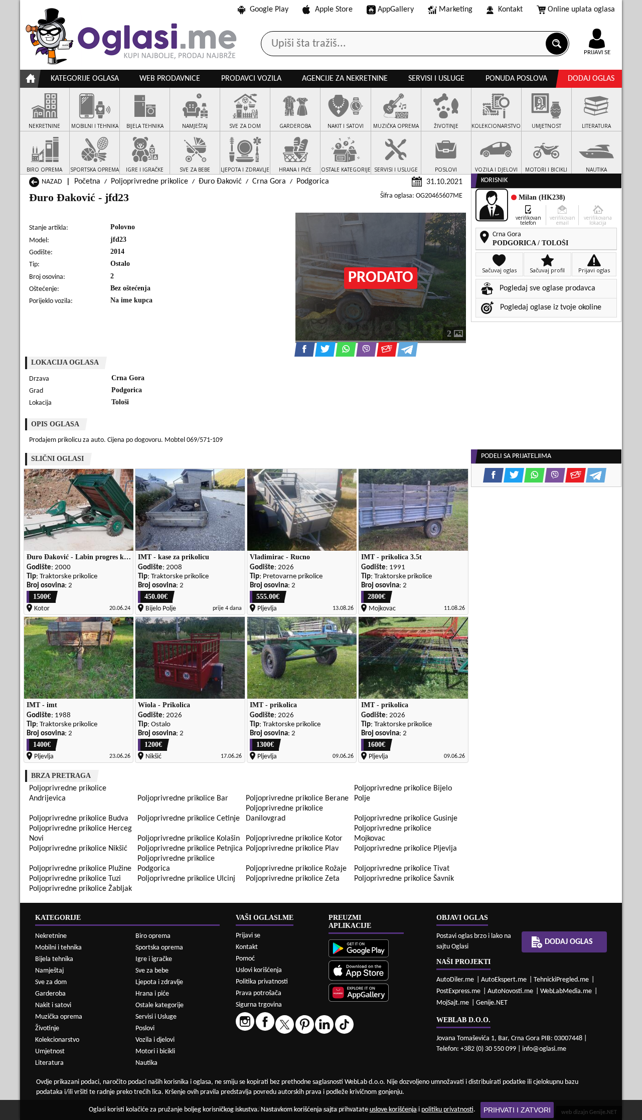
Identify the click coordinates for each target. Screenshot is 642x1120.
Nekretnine (51, 936)
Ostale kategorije (159, 1005)
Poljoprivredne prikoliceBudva (78, 819)
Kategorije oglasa (85, 79)
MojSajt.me (452, 1003)
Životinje (47, 1028)
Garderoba (50, 994)
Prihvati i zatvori (517, 1110)
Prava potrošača (258, 993)
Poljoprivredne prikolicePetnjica (190, 849)
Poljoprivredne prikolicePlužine (80, 869)
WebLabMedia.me (566, 991)
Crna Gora (269, 182)
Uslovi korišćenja (259, 970)
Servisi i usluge (436, 79)
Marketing (455, 10)
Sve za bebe (152, 971)
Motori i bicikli (155, 1051)
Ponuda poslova (516, 79)
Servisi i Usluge (156, 1017)
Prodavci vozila (251, 79)
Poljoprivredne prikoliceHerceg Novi (80, 834)
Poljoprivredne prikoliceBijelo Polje (403, 793)
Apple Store (334, 10)
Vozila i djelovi (155, 1040)
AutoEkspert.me (504, 980)
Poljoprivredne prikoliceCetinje (188, 819)
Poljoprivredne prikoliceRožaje (296, 869)
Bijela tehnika (54, 959)
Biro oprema (153, 936)
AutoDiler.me (455, 980)
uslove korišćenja (393, 1109)
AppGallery (396, 10)
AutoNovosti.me (510, 991)
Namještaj (49, 971)
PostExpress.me (458, 991)
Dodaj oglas (591, 79)
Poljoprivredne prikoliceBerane (297, 798)
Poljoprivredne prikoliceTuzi (75, 879)
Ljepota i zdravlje (159, 982)
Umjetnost (50, 1051)
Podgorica (312, 182)
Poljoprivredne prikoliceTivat (401, 869)
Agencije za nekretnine (345, 79)
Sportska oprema (159, 947)
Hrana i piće (152, 994)
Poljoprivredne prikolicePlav (292, 849)
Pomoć (245, 959)
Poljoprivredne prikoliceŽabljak (80, 889)
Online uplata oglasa (581, 10)
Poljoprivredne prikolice (149, 182)
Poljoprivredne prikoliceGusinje (405, 819)
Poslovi (144, 1028)
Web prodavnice (169, 79)
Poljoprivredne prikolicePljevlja (405, 849)
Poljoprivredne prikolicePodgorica (176, 864)
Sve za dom (51, 982)
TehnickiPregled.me (561, 980)
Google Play (269, 10)
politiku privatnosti (447, 1109)
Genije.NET (492, 1003)
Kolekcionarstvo (57, 1040)
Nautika (146, 1063)
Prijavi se (248, 935)
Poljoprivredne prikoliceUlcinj (186, 879)
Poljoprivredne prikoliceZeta (293, 879)
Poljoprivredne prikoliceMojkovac (392, 834)
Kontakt (510, 10)
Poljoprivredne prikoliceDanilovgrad (284, 814)
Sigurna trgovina (259, 1005)
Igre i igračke (153, 959)
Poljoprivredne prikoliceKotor (294, 839)
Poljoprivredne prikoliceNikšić (78, 849)
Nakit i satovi (53, 1005)
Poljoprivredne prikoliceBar (182, 798)
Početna (87, 182)
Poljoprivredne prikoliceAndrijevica (67, 793)
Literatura (49, 1063)
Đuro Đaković (220, 182)
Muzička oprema (58, 1017)
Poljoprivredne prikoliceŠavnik (404, 879)
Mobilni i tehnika (58, 947)
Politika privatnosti (262, 982)
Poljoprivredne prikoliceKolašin (188, 839)
